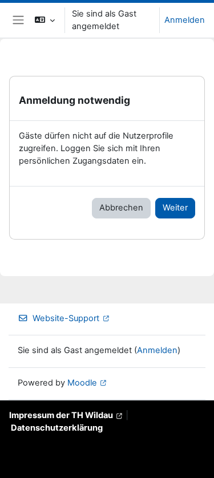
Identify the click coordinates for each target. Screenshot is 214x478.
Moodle (82, 383)
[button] (44, 20)
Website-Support (66, 318)
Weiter (175, 207)
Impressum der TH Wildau (61, 415)
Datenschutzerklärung (57, 428)
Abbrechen (121, 207)
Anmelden (184, 20)
